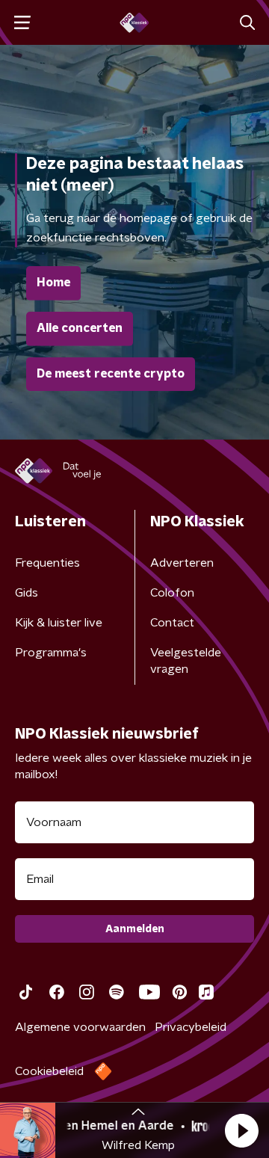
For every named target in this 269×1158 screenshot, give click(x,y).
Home (53, 283)
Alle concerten (80, 328)
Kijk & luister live (58, 623)
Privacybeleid (190, 1027)
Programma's (51, 653)
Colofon (172, 593)
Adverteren (182, 563)
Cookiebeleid (49, 1071)
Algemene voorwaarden (80, 1027)
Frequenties (47, 563)
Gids (26, 593)
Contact (172, 623)
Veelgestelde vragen (185, 661)
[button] (241, 1130)
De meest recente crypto (111, 374)
